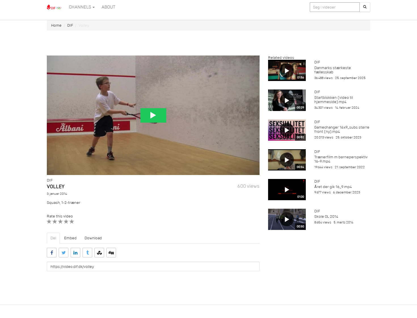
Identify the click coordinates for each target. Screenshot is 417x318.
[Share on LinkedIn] (75, 252)
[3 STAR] (60, 221)
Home (56, 25)
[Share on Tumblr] (87, 252)
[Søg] (364, 7)
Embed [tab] (70, 238)
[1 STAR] (49, 221)
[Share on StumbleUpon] (99, 252)
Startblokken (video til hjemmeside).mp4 (333, 99)
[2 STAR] (54, 221)
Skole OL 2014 (326, 216)
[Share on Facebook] (51, 252)
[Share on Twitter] (63, 252)
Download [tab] (93, 238)
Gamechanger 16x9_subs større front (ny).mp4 (341, 129)
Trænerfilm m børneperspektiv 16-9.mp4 (341, 159)
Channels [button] (80, 7)
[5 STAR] (72, 221)
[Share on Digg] (111, 252)
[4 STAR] (66, 221)
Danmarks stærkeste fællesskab (332, 70)
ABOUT (108, 7)
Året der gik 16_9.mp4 (333, 186)
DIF (70, 25)
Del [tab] (53, 238)
